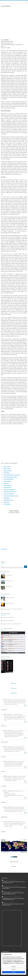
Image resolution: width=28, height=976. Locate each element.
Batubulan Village (7, 470)
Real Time (12, 652)
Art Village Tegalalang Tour (17, 608)
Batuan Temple (7, 466)
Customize (14, 966)
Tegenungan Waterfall (9, 493)
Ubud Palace (6, 502)
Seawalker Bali (10, 617)
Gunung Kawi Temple (8, 479)
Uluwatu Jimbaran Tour (10, 603)
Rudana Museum (7, 485)
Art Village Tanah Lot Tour (10, 597)
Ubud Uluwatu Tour (9, 575)
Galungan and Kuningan (19, 648)
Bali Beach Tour (11, 902)
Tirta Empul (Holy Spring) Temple (11, 495)
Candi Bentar (17, 637)
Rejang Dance (17, 641)
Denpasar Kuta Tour (9, 580)
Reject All (13, 969)
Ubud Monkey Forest (8, 500)
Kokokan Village (7, 481)
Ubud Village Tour (9, 586)
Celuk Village (6, 472)
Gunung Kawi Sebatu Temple (10, 477)
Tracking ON (17, 652)
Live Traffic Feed (13, 632)
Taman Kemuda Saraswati (9, 489)
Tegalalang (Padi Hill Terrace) (10, 491)
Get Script (9, 652)
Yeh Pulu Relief (7, 504)
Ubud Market (6, 498)
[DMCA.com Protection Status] (14, 856)
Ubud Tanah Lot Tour (13, 880)
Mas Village (6, 483)
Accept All (13, 972)
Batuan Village (7, 468)
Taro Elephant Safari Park (16, 623)
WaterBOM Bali (11, 620)
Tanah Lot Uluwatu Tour (15, 885)
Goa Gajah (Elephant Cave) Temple (12, 475)
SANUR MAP (17, 646)
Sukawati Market (7, 487)
